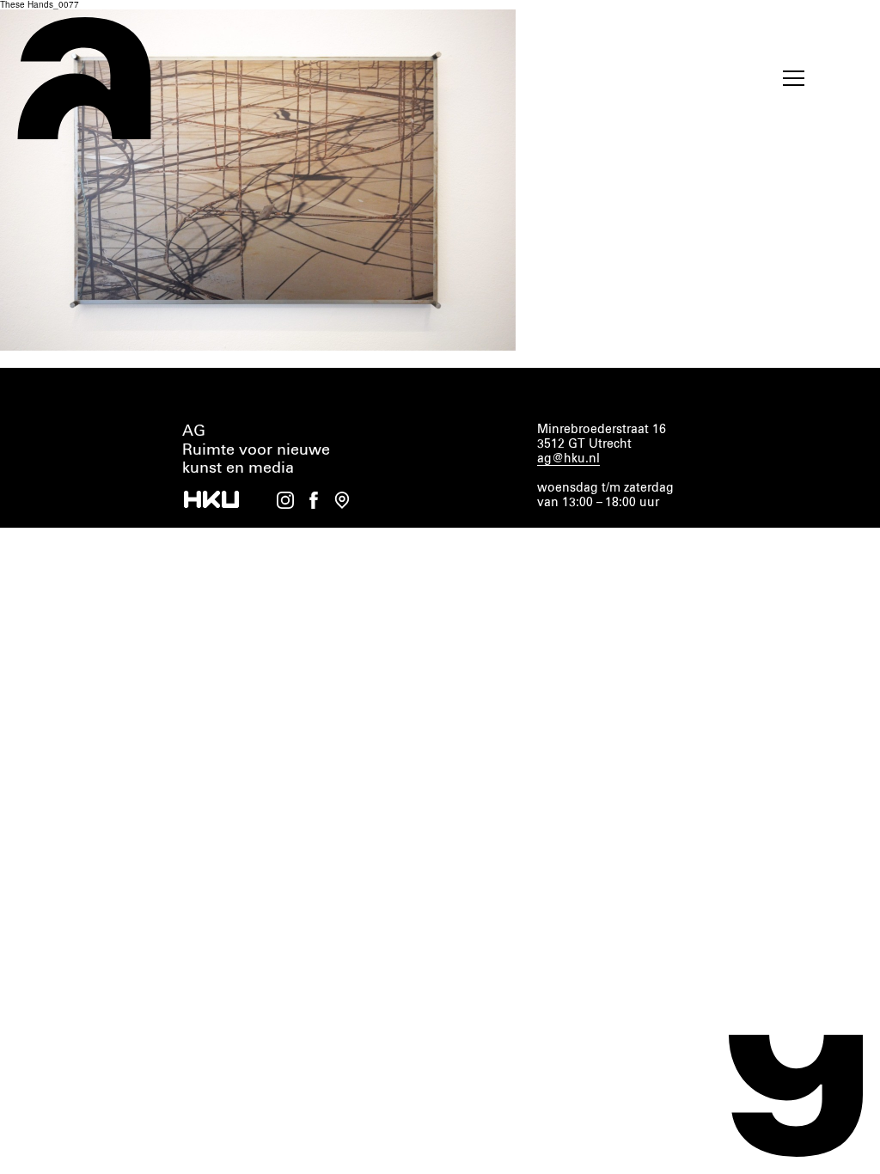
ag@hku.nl (568, 459)
